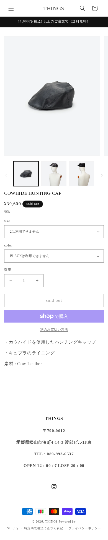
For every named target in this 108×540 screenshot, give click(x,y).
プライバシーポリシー (84, 528)
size (7, 221)
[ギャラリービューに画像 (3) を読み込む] (81, 173)
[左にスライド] (6, 175)
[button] (11, 8)
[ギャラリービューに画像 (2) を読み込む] (53, 173)
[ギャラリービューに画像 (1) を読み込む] (26, 173)
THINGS (51, 521)
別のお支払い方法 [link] (54, 329)
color (8, 245)
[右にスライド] (102, 175)
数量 (8, 270)
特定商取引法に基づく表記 (43, 528)
